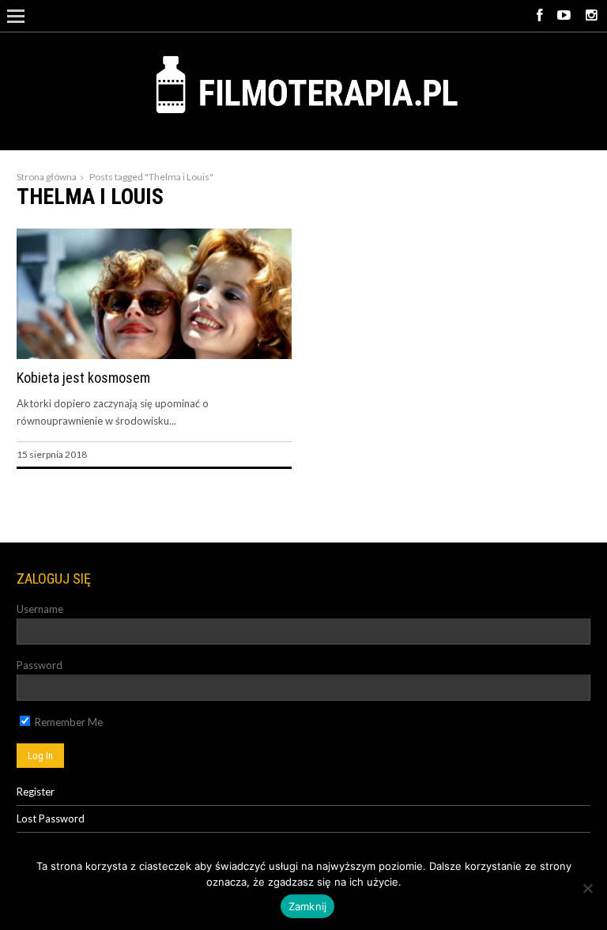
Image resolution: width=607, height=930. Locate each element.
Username (40, 609)
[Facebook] (539, 15)
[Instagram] (591, 15)
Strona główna (47, 177)
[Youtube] (564, 15)
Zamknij (307, 906)
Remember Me (67, 722)
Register (36, 791)
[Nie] (587, 888)
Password (39, 665)
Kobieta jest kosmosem (83, 377)
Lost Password (51, 818)
